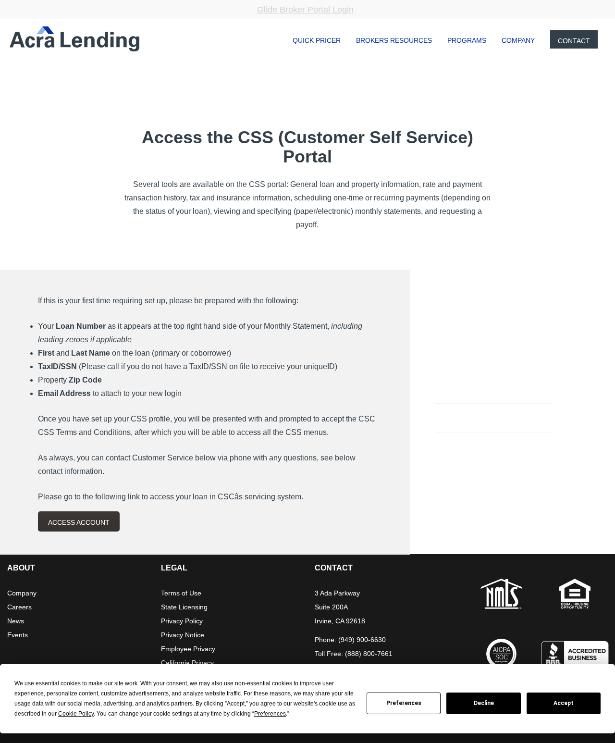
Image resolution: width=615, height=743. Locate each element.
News (15, 621)
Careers (19, 607)
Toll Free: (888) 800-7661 (354, 653)
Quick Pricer (317, 40)
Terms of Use (181, 593)
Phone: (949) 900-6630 (350, 640)
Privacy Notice (182, 635)
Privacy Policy (182, 621)
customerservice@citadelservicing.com (502, 388)
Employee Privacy (188, 649)
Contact (574, 41)
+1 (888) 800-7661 (474, 417)
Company (518, 40)
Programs (466, 40)
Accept (564, 703)
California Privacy (187, 663)
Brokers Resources (394, 40)
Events (17, 635)
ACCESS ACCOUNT (79, 522)
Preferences (403, 703)
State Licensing (184, 607)
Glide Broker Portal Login (305, 9)
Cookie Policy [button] (76, 713)
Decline (484, 703)
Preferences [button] (270, 713)
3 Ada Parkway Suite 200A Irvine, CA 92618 (340, 607)
